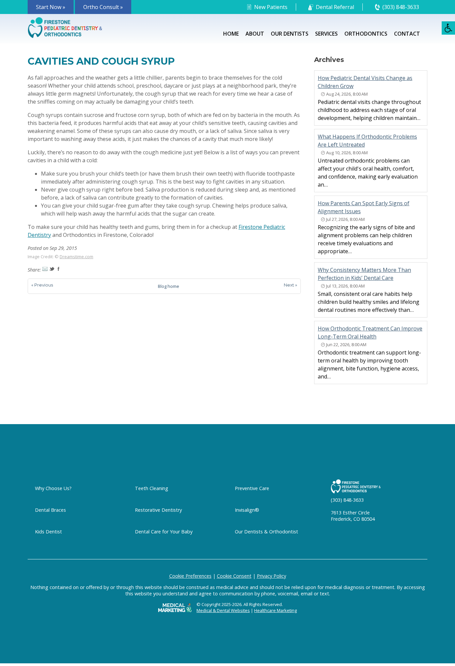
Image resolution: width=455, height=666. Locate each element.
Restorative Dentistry (158, 510)
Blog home (168, 286)
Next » (290, 285)
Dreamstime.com (76, 257)
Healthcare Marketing (275, 610)
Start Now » (50, 7)
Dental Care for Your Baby (164, 531)
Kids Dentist (48, 531)
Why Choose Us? (53, 488)
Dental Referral (335, 7)
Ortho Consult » (103, 7)
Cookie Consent (234, 576)
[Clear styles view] (448, 28)
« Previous (42, 285)
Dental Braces (50, 510)
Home (231, 33)
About (254, 33)
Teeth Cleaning (151, 488)
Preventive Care (252, 488)
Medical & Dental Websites (223, 610)
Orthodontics (365, 33)
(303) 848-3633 (400, 7)
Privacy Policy (271, 576)
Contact (407, 33)
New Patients (270, 7)
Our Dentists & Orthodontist (266, 531)
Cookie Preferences (190, 576)
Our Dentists (289, 33)
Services (326, 33)
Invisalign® (247, 510)
